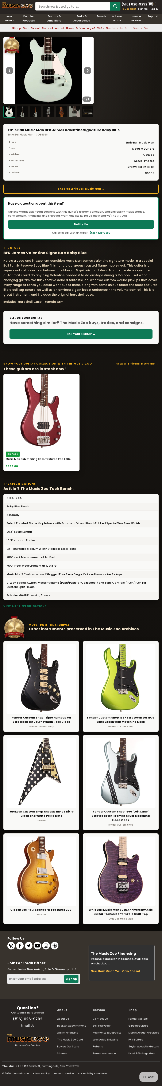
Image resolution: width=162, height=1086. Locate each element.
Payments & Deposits (107, 1032)
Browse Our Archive (27, 1045)
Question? (129, 9)
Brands (101, 16)
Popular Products (29, 18)
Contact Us (100, 1018)
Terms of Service (64, 1073)
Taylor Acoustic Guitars (143, 1046)
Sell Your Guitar (117, 18)
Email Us (28, 1025)
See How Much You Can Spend (115, 971)
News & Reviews (136, 18)
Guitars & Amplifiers (54, 18)
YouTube (37, 945)
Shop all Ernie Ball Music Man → (81, 189)
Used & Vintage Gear (141, 1053)
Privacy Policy (41, 1073)
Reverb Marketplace (11, 945)
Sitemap (62, 1053)
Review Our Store (68, 1046)
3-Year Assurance (104, 1053)
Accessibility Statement (92, 1073)
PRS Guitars (135, 1039)
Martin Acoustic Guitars (143, 1032)
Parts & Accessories (81, 18)
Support (153, 16)
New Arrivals (9, 18)
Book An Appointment (71, 1025)
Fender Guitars (138, 1018)
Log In (154, 9)
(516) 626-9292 (134, 4)
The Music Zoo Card (70, 1039)
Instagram (46, 945)
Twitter (28, 945)
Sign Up (143, 9)
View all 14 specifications (25, 606)
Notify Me (81, 224)
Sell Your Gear (102, 1025)
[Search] (115, 6)
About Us (63, 1018)
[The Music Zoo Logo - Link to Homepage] (17, 5)
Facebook (20, 945)
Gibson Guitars (138, 1025)
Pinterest (54, 945)
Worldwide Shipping (105, 1039)
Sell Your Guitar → (81, 334)
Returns (98, 1046)
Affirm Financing (67, 1032)
